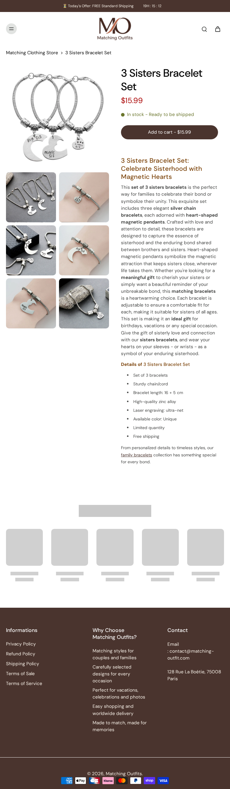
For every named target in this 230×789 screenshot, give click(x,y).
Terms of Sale (20, 674)
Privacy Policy (21, 644)
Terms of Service (24, 684)
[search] (204, 29)
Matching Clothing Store (32, 53)
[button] (169, 132)
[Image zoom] (57, 117)
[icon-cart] (217, 29)
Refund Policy (20, 654)
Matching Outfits (124, 774)
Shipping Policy (22, 664)
